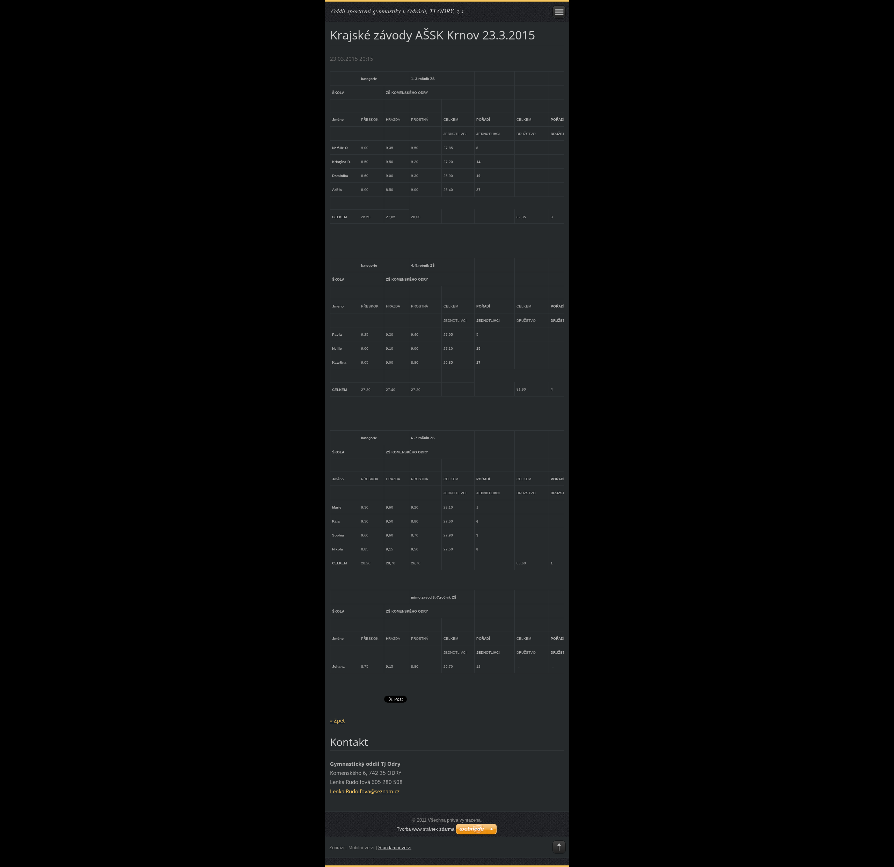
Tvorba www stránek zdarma (425, 829)
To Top (559, 847)
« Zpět (337, 720)
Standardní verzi (394, 847)
